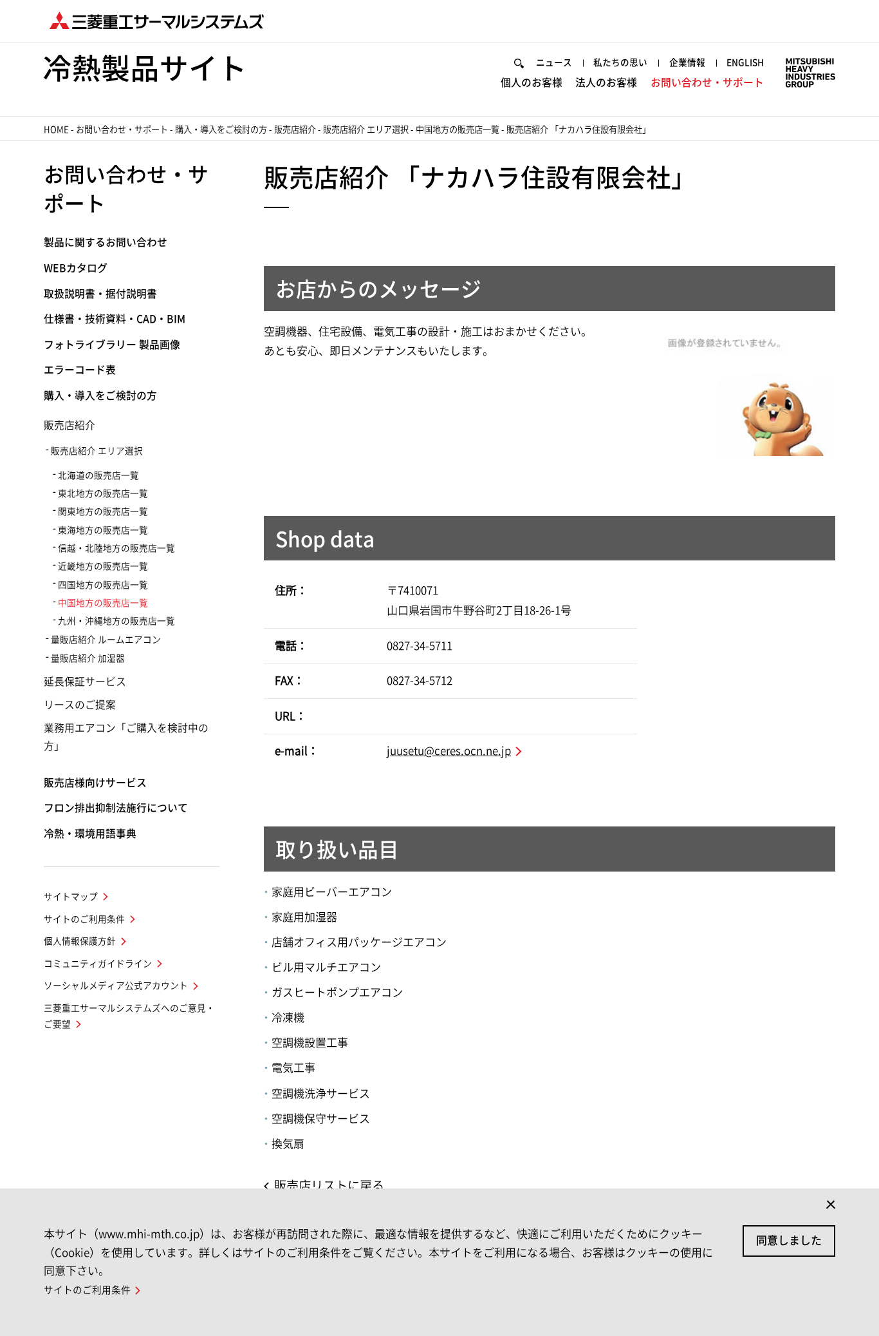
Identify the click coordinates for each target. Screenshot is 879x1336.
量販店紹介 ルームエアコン (106, 639)
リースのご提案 (80, 705)
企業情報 (687, 62)
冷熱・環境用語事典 (90, 833)
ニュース (554, 62)
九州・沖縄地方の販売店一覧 (116, 620)
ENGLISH (745, 62)
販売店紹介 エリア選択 (366, 129)
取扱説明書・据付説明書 (100, 294)
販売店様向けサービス (95, 783)
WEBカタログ (75, 268)
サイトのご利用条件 (84, 919)
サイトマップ (71, 896)
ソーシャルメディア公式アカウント (116, 985)
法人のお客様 (606, 82)
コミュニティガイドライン (98, 963)
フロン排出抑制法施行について (116, 808)
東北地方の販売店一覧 (103, 493)
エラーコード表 (80, 370)
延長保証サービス (85, 681)
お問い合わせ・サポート (707, 82)
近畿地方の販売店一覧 (103, 566)
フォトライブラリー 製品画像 (112, 344)
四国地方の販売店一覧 (103, 584)
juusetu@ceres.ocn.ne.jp (449, 750)
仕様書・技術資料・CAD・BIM (114, 319)
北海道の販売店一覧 (98, 475)
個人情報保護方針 (80, 941)
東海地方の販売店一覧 (103, 530)
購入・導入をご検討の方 (221, 129)
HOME (56, 129)
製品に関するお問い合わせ (105, 242)
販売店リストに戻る (329, 1185)
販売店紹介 (295, 129)
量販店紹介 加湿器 (88, 658)
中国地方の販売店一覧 (457, 129)
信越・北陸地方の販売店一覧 (116, 548)
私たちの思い (620, 62)
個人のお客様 (531, 82)
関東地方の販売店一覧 (103, 511)
